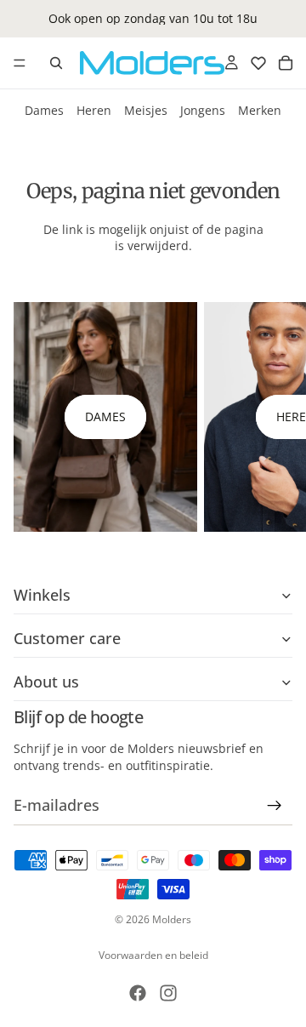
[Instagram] (168, 993)
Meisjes (145, 110)
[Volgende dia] (273, 417)
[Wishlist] (258, 63)
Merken (259, 110)
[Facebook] (138, 993)
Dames (44, 110)
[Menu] (19, 63)
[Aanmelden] (274, 806)
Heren (93, 110)
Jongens (202, 110)
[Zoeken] (56, 63)
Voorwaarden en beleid (153, 955)
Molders (171, 919)
